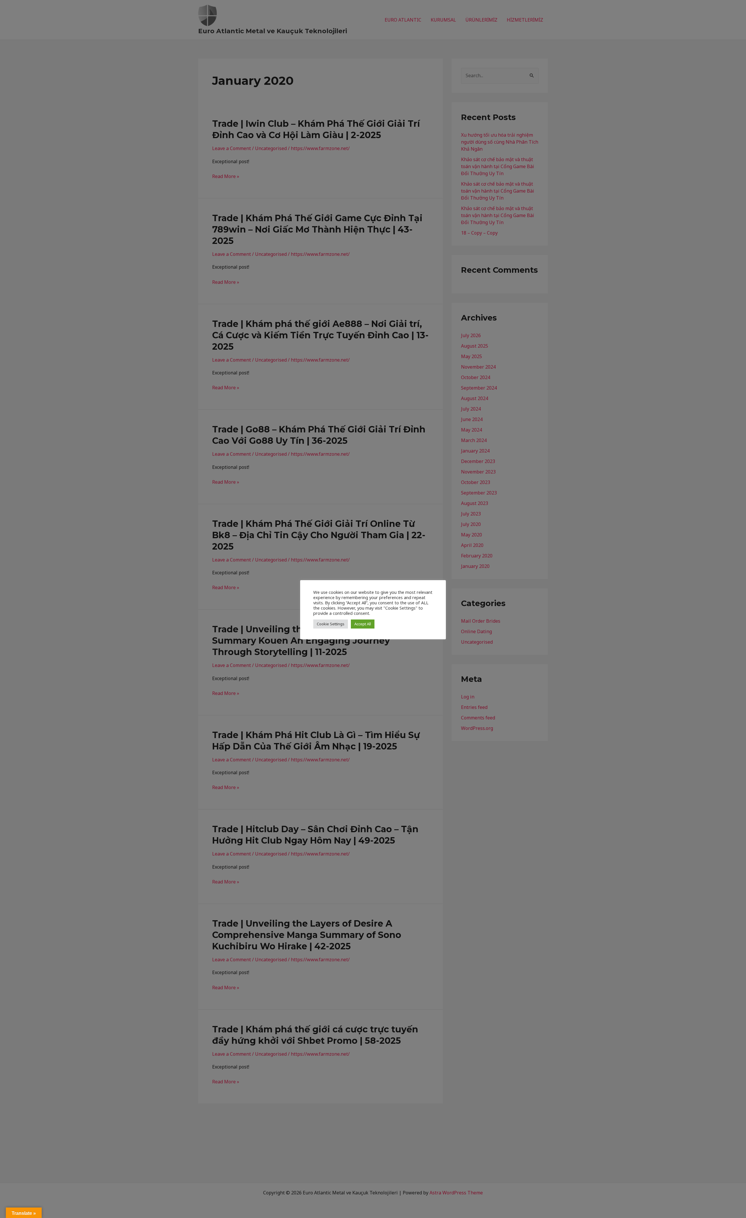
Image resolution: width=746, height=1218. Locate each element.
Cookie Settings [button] (330, 623)
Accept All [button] (362, 623)
